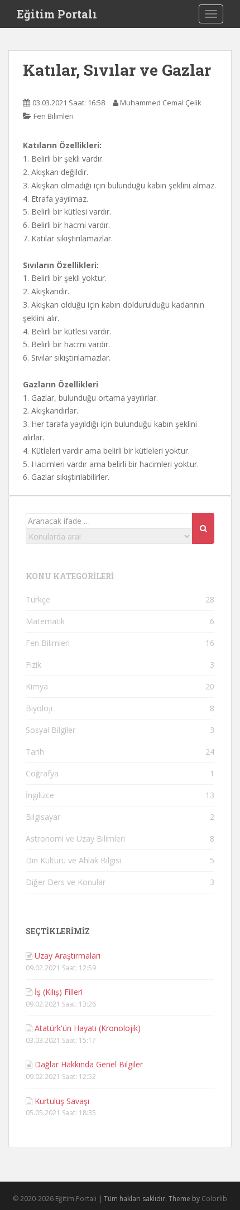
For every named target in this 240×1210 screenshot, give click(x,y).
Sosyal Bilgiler (50, 730)
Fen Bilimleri (53, 116)
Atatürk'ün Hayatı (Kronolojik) (88, 1028)
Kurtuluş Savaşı (62, 1101)
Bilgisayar (43, 816)
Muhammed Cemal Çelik (160, 103)
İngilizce (40, 795)
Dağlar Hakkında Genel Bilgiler (89, 1064)
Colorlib (214, 1198)
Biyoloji (39, 708)
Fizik (33, 664)
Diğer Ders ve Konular (65, 882)
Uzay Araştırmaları (67, 955)
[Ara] (203, 528)
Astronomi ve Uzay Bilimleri (75, 838)
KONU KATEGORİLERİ (70, 576)
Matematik (45, 621)
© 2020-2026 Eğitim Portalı (55, 1198)
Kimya (37, 686)
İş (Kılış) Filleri (59, 992)
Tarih (35, 751)
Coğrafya (42, 773)
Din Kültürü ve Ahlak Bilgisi (73, 860)
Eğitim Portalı (57, 14)
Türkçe (38, 599)
